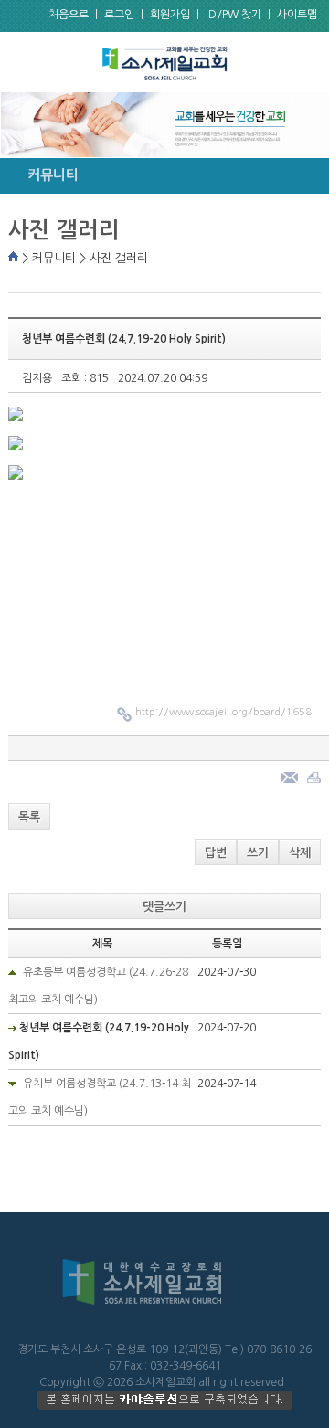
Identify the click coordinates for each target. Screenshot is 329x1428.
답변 (216, 853)
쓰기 (258, 853)
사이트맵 (297, 14)
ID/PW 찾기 (233, 14)
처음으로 (68, 14)
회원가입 (170, 14)
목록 (29, 817)
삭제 (300, 853)
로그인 (119, 14)
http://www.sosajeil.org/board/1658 (223, 712)
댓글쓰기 (164, 907)
